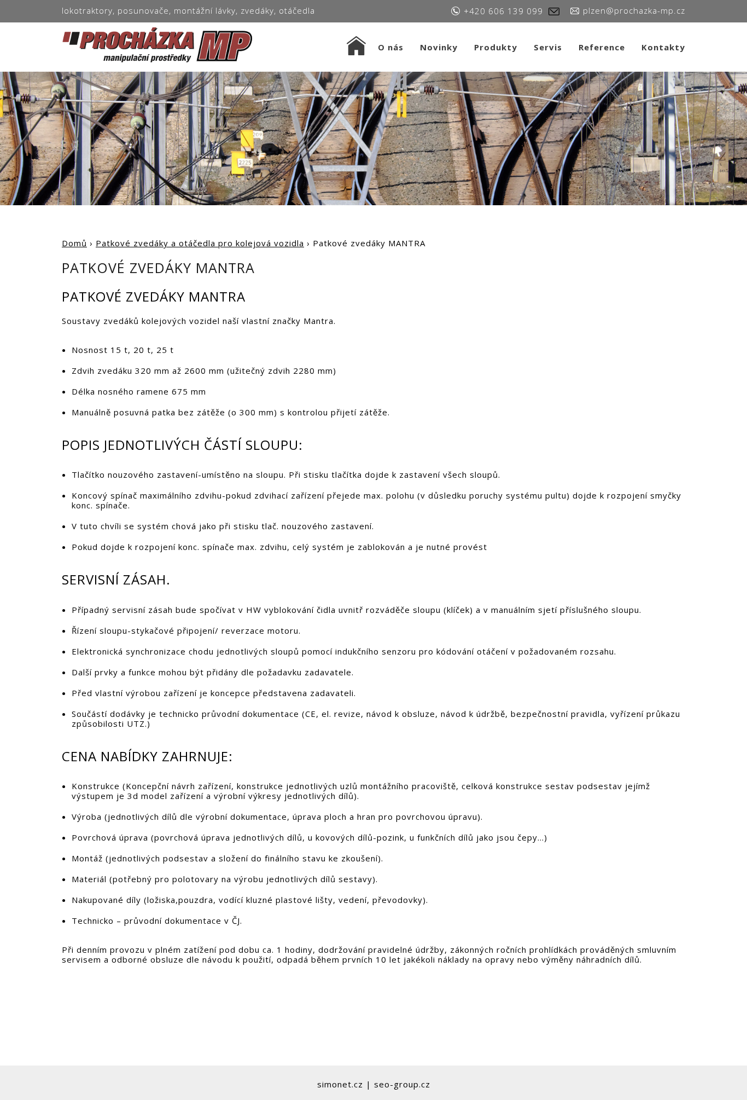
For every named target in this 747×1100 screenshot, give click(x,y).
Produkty (495, 47)
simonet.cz (340, 1084)
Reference (602, 47)
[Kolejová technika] (158, 44)
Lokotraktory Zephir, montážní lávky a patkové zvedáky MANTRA (356, 47)
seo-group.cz (402, 1084)
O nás (391, 47)
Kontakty (663, 47)
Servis (548, 47)
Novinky (439, 47)
